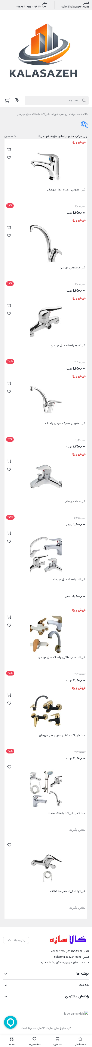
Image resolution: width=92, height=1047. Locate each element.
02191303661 (39, 7)
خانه (85, 114)
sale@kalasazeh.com (75, 7)
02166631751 (23, 7)
